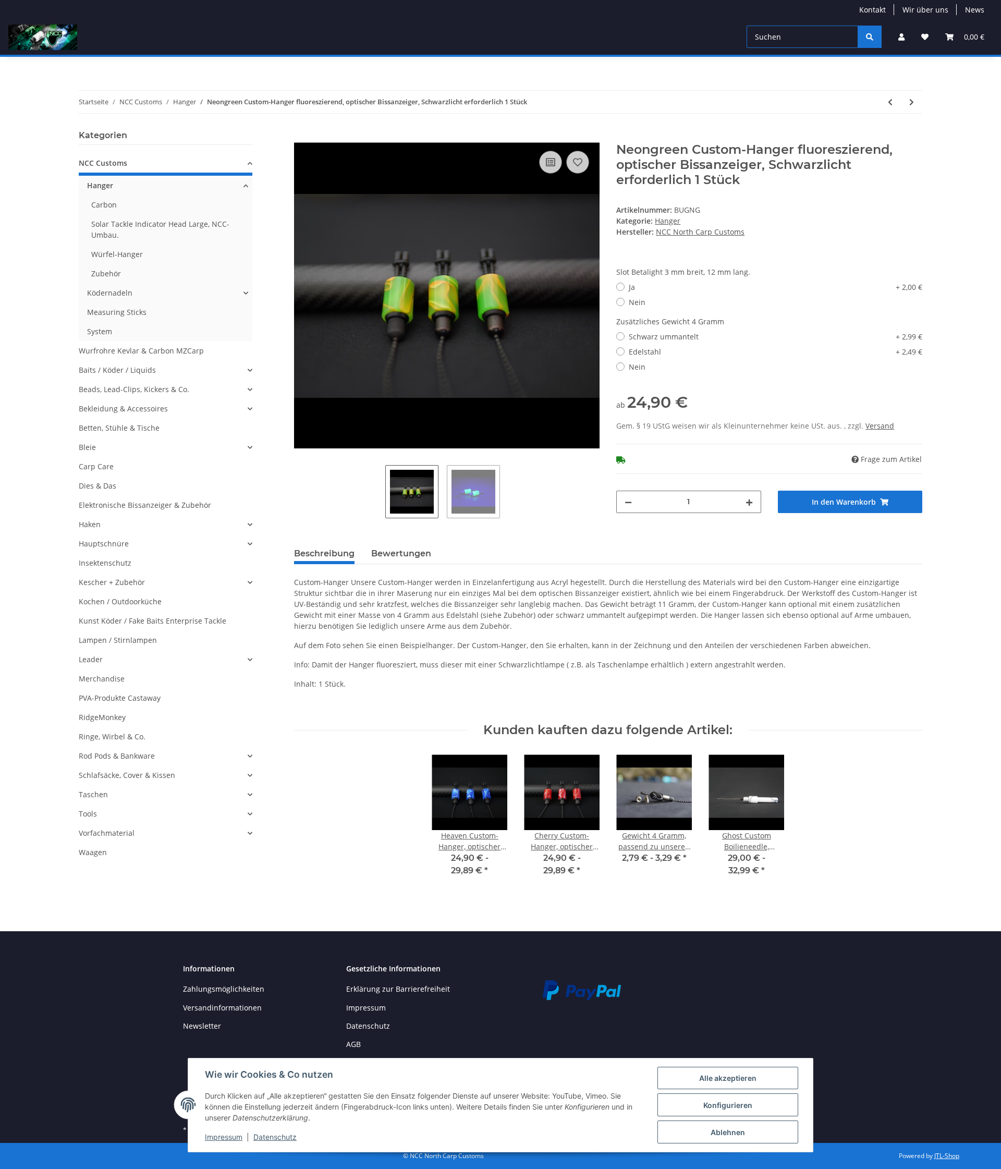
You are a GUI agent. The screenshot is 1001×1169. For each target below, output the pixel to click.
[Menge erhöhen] (749, 502)
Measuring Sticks (117, 312)
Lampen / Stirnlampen (118, 640)
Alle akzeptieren (727, 1078)
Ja (775, 287)
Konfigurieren (727, 1105)
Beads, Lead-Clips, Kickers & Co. (134, 389)
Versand (879, 426)
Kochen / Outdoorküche (120, 601)
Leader (91, 659)
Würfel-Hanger (117, 254)
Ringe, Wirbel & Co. (112, 736)
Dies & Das (97, 486)
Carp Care (96, 466)
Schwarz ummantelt (775, 337)
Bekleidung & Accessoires (123, 408)
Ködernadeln (109, 293)
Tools (88, 814)
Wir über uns (925, 10)
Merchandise (102, 679)
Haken (90, 524)
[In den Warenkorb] (302, 136)
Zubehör (106, 273)
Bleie (87, 447)
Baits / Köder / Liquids (117, 370)
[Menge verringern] (628, 502)
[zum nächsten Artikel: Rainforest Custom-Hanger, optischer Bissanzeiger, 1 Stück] (911, 102)
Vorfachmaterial (107, 833)
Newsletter (202, 1026)
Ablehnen (728, 1132)
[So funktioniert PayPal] (582, 989)
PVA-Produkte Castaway (120, 698)
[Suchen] (870, 37)
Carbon (104, 205)
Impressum (366, 1008)
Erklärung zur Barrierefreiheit (398, 989)
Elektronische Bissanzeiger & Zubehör (145, 505)
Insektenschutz (105, 563)
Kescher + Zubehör (112, 582)
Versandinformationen (222, 1008)
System (99, 331)
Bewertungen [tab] (401, 553)
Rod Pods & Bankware (117, 756)
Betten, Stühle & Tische (119, 428)
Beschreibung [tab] (324, 553)
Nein (637, 302)
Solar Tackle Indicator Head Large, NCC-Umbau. (160, 229)
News (974, 10)
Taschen (93, 794)
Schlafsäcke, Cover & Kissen (127, 775)
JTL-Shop (946, 1155)
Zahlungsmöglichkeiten (223, 989)
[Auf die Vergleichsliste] (550, 162)
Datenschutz (368, 1026)
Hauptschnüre (104, 544)
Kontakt (872, 10)
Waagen (93, 852)
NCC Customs (103, 163)
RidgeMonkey (102, 717)
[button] (901, 37)
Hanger (667, 221)
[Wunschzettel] (925, 37)
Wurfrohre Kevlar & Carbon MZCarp (141, 351)
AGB (353, 1044)
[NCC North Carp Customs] (42, 37)
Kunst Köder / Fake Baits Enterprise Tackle (152, 621)
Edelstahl (775, 352)
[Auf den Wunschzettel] (577, 162)
